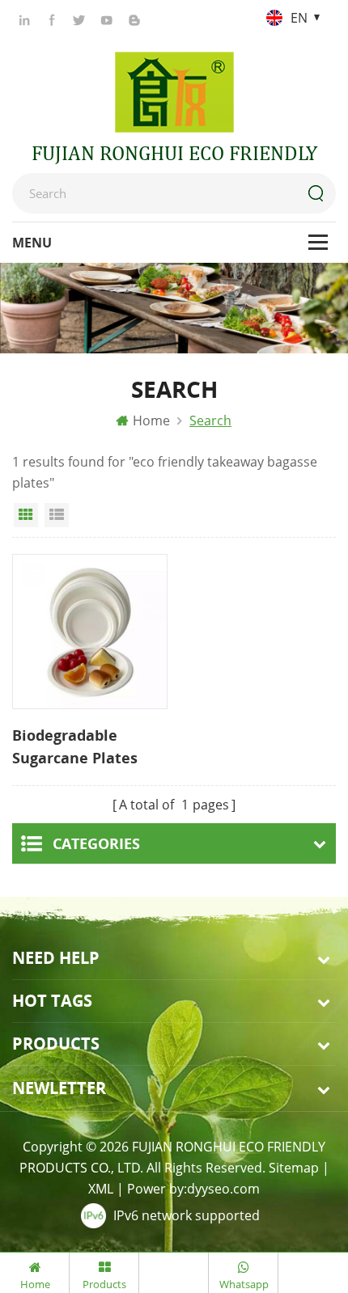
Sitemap (294, 1168)
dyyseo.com (223, 1189)
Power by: (193, 1189)
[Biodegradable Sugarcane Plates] (90, 631)
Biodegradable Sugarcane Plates (75, 746)
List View (57, 515)
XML (100, 1189)
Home (151, 420)
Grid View (26, 515)
